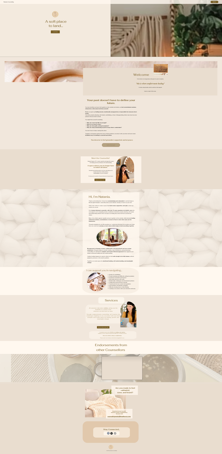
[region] (124, 169)
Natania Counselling (9, 2)
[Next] (217, 368)
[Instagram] (111, 433)
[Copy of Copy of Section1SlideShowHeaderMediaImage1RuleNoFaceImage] (111, 379)
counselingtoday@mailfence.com (119, 416)
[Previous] (4, 368)
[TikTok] (115, 433)
